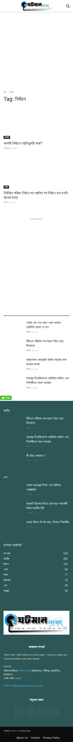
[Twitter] (31, 712)
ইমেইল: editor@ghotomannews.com (23, 685)
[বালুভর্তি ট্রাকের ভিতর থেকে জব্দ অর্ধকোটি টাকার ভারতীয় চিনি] (13, 508)
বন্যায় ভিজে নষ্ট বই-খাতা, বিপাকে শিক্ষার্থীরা (47, 522)
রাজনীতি (7, 137)
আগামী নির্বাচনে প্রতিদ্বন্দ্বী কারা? (23, 143)
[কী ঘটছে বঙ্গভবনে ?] (13, 460)
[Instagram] (42, 712)
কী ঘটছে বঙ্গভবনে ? (36, 455)
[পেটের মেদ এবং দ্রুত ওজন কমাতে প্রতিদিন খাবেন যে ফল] (13, 327)
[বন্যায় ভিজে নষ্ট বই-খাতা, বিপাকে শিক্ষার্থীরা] (13, 527)
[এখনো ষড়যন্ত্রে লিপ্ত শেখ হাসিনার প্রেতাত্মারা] (13, 490)
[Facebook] (19, 712)
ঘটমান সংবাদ (24, 670)
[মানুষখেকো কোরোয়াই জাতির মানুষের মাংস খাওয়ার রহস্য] (13, 364)
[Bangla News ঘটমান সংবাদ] (36, 6)
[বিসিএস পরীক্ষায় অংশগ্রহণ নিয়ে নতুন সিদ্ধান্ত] (13, 346)
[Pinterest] (54, 712)
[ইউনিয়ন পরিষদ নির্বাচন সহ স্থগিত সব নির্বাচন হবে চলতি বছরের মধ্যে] (36, 172)
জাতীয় (6, 187)
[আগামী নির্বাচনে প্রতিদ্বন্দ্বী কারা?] (36, 122)
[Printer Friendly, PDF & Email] (6, 398)
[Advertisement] (36, 50)
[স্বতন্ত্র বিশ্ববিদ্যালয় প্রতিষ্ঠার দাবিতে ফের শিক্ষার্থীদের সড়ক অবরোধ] (13, 383)
